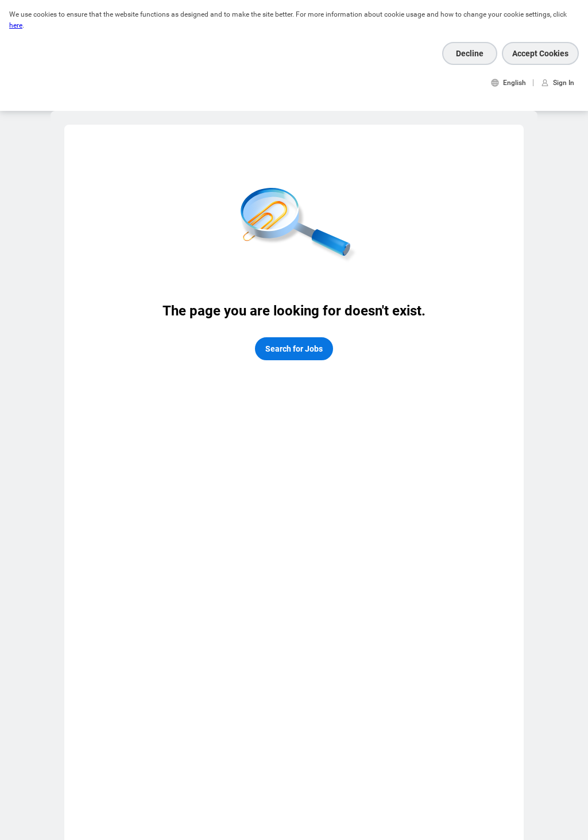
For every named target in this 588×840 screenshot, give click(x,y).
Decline (469, 53)
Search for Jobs (294, 348)
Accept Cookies (540, 53)
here (15, 25)
